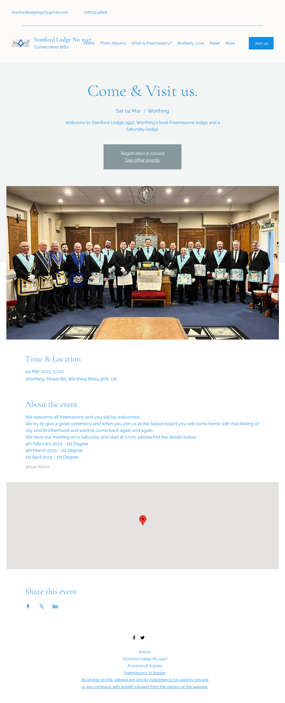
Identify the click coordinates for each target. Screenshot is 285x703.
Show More (37, 466)
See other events (142, 160)
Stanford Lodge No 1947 (62, 39)
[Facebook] (134, 637)
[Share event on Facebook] (28, 606)
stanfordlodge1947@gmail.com (40, 12)
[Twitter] (142, 637)
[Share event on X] (41, 606)
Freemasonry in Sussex (145, 672)
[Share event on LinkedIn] (55, 606)
